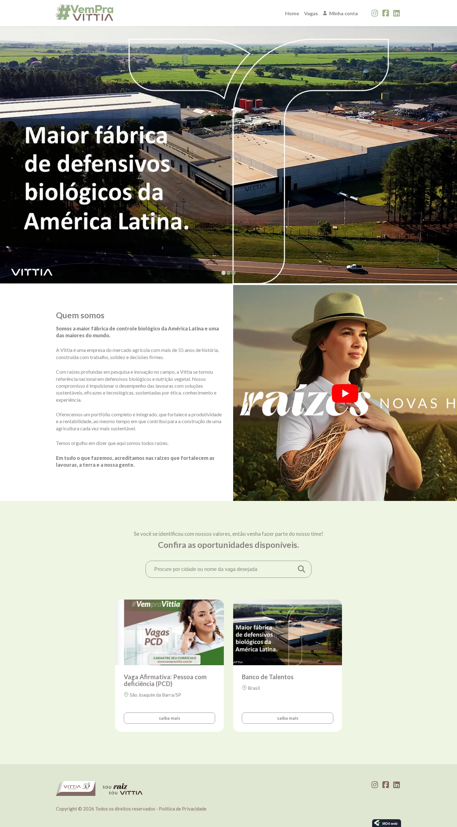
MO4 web (390, 823)
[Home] (84, 13)
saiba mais (169, 718)
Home (292, 13)
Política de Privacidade (182, 808)
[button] (223, 273)
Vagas (311, 13)
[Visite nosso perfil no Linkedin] (396, 13)
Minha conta (343, 13)
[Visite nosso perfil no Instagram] (374, 13)
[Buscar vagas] (301, 569)
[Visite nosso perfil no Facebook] (385, 13)
